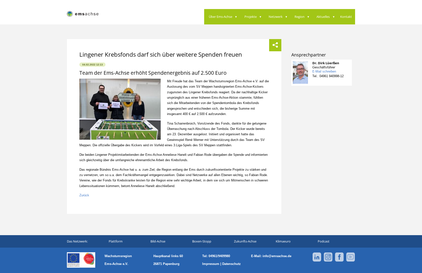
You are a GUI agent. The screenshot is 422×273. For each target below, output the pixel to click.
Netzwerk (276, 16)
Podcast (323, 241)
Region (300, 16)
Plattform (116, 241)
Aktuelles (323, 16)
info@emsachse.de (277, 256)
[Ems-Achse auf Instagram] (328, 260)
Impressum (210, 264)
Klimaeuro (283, 241)
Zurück (84, 195)
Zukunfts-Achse (245, 241)
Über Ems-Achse (220, 16)
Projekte (250, 16)
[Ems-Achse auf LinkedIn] (316, 260)
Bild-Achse (157, 241)
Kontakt (346, 16)
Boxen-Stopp (201, 241)
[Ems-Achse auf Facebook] (339, 260)
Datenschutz (231, 264)
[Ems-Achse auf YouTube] (350, 260)
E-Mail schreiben (324, 71)
